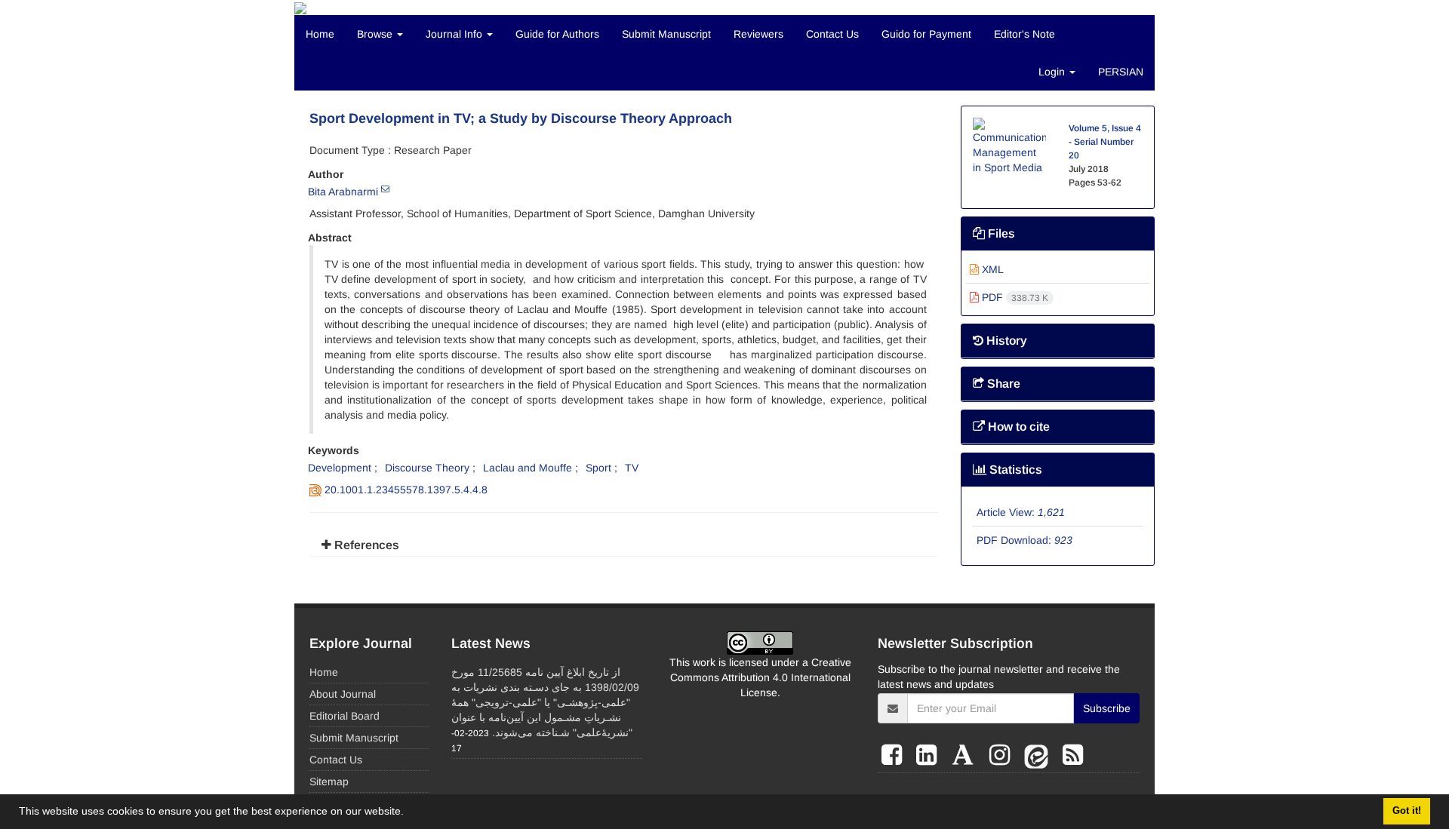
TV (631, 468)
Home (320, 34)
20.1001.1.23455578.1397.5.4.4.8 (406, 490)
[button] (409, 813)
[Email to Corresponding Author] (385, 188)
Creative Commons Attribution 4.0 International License (760, 677)
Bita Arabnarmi (343, 192)
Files (1000, 233)
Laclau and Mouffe (527, 468)
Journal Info (455, 34)
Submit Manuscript (666, 34)
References (365, 545)
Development (339, 468)
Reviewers (758, 34)
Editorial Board (344, 716)
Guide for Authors (557, 34)
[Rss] (1073, 755)
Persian (1120, 72)
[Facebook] (895, 755)
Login (1053, 72)
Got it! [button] (1406, 811)
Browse (376, 34)
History (1005, 340)
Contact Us (832, 34)
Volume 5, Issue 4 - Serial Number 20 (1105, 142)
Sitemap (329, 781)
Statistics (1014, 469)
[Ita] (1039, 755)
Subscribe (1107, 708)
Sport (598, 468)
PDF (1013, 297)
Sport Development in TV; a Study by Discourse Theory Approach (520, 118)
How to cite (1017, 426)
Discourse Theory (427, 468)
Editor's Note (1024, 34)
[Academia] (966, 755)
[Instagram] (1003, 755)
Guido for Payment (926, 34)
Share (1002, 383)
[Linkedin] (929, 755)
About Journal (342, 694)
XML (991, 269)
